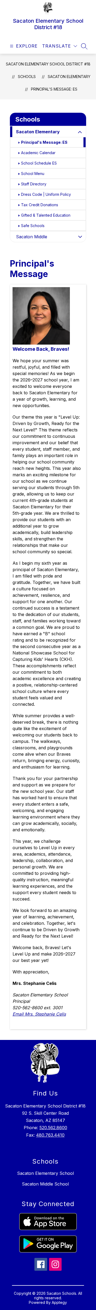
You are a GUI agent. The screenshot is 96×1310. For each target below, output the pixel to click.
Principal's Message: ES (54, 89)
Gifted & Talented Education (45, 215)
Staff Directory (33, 184)
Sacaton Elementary (69, 76)
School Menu (32, 173)
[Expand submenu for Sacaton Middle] (80, 236)
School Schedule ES (39, 163)
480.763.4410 (50, 1135)
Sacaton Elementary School (45, 1173)
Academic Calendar (38, 152)
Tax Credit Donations (39, 204)
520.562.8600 (53, 1127)
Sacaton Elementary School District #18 (48, 64)
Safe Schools (33, 225)
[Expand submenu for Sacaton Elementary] (80, 132)
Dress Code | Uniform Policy (46, 194)
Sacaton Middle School (45, 1184)
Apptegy (59, 1302)
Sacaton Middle (31, 236)
